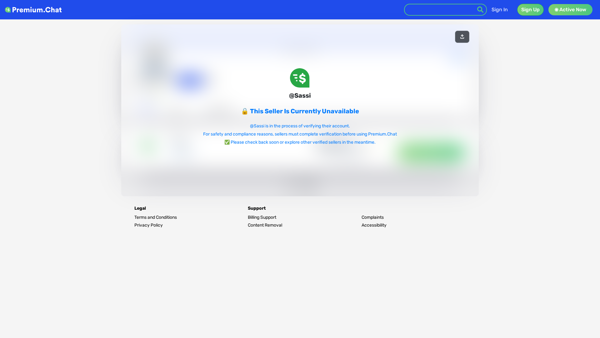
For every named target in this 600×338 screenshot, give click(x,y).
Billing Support (262, 217)
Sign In (500, 10)
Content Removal (265, 225)
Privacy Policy (148, 225)
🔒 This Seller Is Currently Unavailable (300, 111)
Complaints (373, 217)
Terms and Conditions (155, 217)
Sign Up (530, 10)
